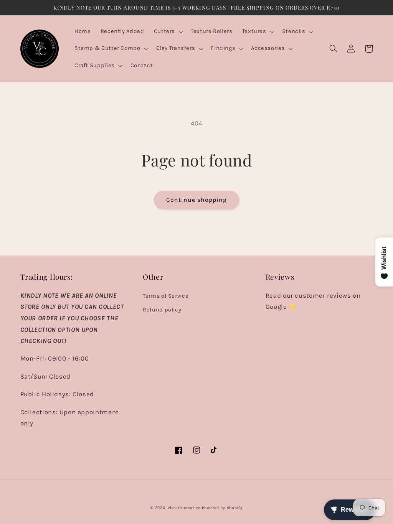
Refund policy (162, 309)
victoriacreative (184, 507)
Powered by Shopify (222, 507)
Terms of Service (165, 296)
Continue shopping (196, 199)
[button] (167, 31)
